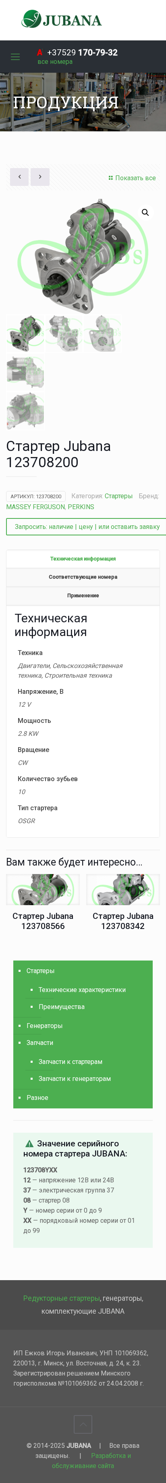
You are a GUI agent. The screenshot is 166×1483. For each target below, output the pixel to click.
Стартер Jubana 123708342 (123, 921)
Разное (37, 1098)
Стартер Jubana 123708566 (42, 921)
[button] (146, 212)
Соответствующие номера (83, 577)
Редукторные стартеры (61, 1298)
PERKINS (81, 507)
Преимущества (62, 1007)
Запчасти (40, 1043)
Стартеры (119, 496)
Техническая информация (83, 559)
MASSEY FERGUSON (35, 507)
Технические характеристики (82, 990)
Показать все (135, 178)
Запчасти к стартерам (70, 1062)
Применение (83, 595)
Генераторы (45, 1026)
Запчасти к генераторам (75, 1079)
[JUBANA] (61, 25)
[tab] (83, 559)
